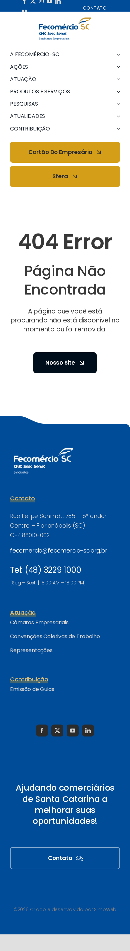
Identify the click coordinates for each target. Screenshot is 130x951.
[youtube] (73, 730)
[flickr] (24, 10)
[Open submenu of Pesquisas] (117, 104)
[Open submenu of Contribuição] (117, 128)
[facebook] (42, 730)
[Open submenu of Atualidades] (117, 116)
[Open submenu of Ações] (117, 67)
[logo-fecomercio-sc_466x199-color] (65, 20)
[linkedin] (88, 730)
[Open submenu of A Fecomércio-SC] (117, 54)
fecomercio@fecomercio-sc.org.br (58, 551)
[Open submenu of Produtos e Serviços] (117, 91)
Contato (95, 8)
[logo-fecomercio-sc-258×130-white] (43, 447)
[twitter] (57, 730)
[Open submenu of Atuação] (117, 79)
